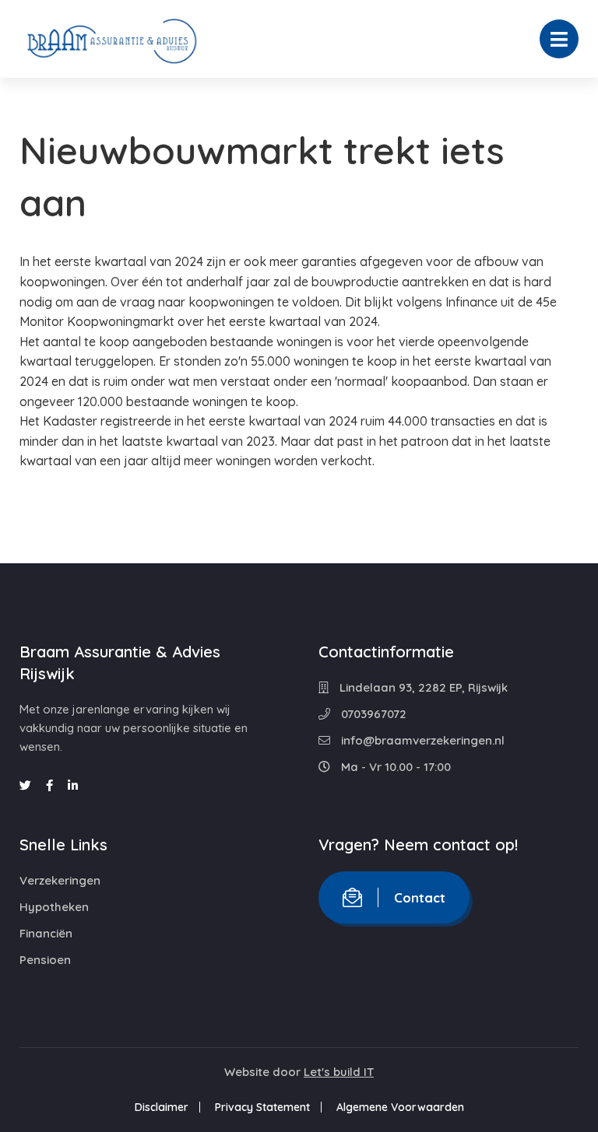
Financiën (45, 933)
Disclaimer (161, 1107)
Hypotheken (54, 906)
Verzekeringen (59, 880)
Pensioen (45, 959)
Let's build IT (339, 1071)
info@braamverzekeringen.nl (421, 740)
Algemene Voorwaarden (400, 1107)
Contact (419, 897)
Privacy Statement (262, 1107)
